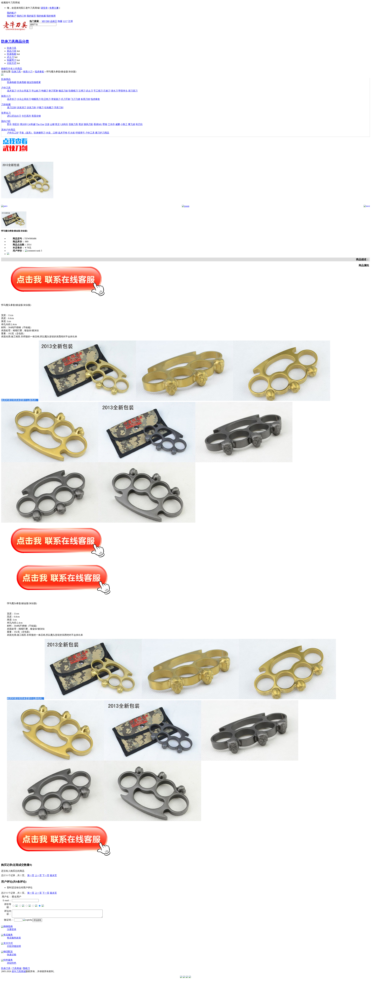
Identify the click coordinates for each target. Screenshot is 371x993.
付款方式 (11, 63)
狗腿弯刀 (11, 60)
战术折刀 (11, 99)
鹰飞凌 (131, 124)
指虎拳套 (39, 71)
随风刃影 (88, 124)
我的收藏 (41, 16)
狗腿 (60, 21)
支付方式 (8, 943)
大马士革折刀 (24, 99)
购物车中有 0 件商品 (11, 68)
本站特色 (11, 963)
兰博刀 (81, 90)
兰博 (70, 21)
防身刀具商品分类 (15, 41)
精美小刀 (27, 71)
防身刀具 (11, 48)
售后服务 (8, 934)
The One (40, 124)
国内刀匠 (6, 121)
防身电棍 (11, 54)
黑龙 (81, 124)
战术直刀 (11, 90)
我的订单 (21, 16)
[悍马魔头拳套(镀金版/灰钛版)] (27, 204)
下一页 (45, 875)
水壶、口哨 (52, 132)
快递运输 (11, 954)
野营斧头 (123, 90)
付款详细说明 (14, 946)
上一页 (38, 875)
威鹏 (117, 124)
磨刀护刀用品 (102, 132)
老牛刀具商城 (19, 971)
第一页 (30, 875)
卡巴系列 (26, 116)
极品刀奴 (63, 90)
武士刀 (10, 57)
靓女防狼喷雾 (34, 82)
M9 (43, 21)
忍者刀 (106, 90)
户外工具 (90, 132)
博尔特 (23, 124)
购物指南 (8, 926)
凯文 (57, 124)
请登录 (44, 8)
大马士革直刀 (24, 90)
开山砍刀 (36, 90)
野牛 (9, 124)
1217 (65, 21)
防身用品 (6, 79)
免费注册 (54, 8)
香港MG (98, 124)
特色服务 (8, 960)
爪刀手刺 (65, 99)
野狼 (105, 124)
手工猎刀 (98, 90)
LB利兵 (64, 124)
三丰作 (111, 124)
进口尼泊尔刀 (14, 116)
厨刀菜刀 (133, 90)
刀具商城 (16, 968)
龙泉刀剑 (31, 107)
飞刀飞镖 (75, 99)
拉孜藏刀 (48, 107)
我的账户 (11, 13)
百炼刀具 (73, 124)
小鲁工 (124, 124)
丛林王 (53, 21)
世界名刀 (6, 113)
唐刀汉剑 (11, 107)
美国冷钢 (36, 116)
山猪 (52, 124)
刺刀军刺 (53, 90)
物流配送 (8, 951)
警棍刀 (26, 968)
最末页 (53, 875)
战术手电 (62, 132)
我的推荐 (51, 16)
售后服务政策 (14, 938)
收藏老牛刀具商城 (10, 2)
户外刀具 (6, 87)
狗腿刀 (44, 90)
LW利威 (31, 124)
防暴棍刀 (73, 90)
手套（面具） (26, 132)
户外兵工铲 (13, 132)
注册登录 (11, 929)
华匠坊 (15, 124)
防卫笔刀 (46, 99)
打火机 (71, 132)
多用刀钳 (85, 99)
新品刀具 (11, 51)
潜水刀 (114, 90)
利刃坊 (139, 124)
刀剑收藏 (6, 104)
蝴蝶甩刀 (36, 99)
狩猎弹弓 (80, 132)
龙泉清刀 (21, 107)
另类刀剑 (58, 107)
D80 (48, 21)
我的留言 (31, 16)
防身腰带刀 (39, 132)
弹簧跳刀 (55, 99)
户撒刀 (40, 107)
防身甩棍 (21, 82)
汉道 (47, 124)
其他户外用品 (8, 129)
